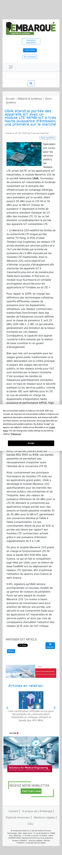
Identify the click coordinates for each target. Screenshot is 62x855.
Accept (31, 443)
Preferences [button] (16, 434)
